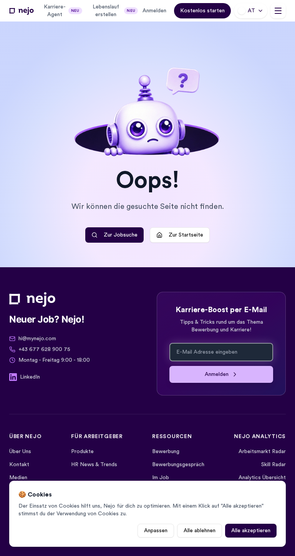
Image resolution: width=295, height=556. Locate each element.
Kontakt (19, 464)
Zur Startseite (186, 235)
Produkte (82, 451)
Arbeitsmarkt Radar (262, 451)
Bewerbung (165, 451)
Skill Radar (273, 464)
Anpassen (155, 530)
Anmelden (154, 10)
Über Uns (20, 451)
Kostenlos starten (202, 10)
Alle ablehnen (199, 530)
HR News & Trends (94, 464)
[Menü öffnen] (278, 10)
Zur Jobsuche (121, 235)
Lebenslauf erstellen (114, 10)
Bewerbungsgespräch (178, 464)
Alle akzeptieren (250, 530)
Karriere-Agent (62, 10)
